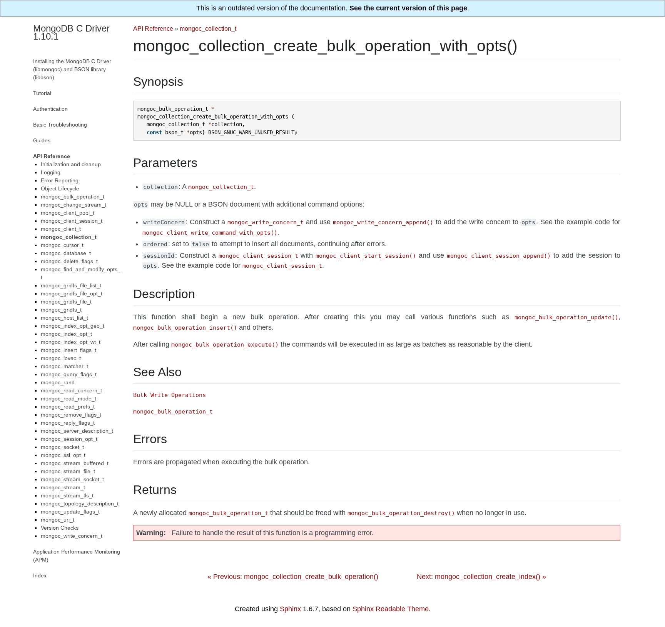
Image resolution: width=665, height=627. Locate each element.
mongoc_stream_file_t (68, 471)
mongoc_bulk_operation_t (72, 196)
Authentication (50, 109)
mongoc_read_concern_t (71, 390)
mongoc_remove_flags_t (71, 415)
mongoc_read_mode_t (68, 398)
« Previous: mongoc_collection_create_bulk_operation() (292, 576)
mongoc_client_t (61, 229)
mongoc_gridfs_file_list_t (71, 285)
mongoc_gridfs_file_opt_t (71, 293)
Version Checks (60, 528)
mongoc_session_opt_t (69, 439)
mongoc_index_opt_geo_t (72, 326)
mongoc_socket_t (62, 447)
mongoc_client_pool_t (67, 213)
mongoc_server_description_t (77, 431)
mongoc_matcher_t (64, 366)
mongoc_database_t (66, 253)
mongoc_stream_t (63, 487)
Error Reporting (60, 180)
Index (40, 575)
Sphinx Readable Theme (391, 609)
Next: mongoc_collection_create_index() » (481, 576)
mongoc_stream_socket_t (72, 479)
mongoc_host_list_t (64, 318)
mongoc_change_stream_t (73, 205)
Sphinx (290, 609)
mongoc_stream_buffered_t (75, 463)
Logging (50, 172)
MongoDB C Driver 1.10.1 (71, 32)
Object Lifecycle (60, 188)
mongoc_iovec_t (61, 358)
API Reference (153, 28)
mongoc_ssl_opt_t (63, 455)
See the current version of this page (408, 8)
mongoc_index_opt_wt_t (70, 342)
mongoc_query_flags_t (69, 374)
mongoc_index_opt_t (66, 334)
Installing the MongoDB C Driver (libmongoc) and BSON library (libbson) (72, 69)
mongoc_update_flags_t (70, 512)
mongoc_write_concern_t (71, 536)
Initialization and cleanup (71, 164)
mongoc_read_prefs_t (68, 407)
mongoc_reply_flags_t (68, 423)
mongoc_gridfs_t (61, 310)
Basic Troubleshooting (60, 125)
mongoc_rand (58, 382)
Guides (41, 140)
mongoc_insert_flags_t (68, 350)
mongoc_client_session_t (71, 221)
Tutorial (42, 93)
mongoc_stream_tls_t (67, 495)
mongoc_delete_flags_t (69, 261)
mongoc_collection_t (208, 28)
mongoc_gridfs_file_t (66, 301)
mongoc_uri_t (57, 520)
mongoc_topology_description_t (80, 503)
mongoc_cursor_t (62, 245)
